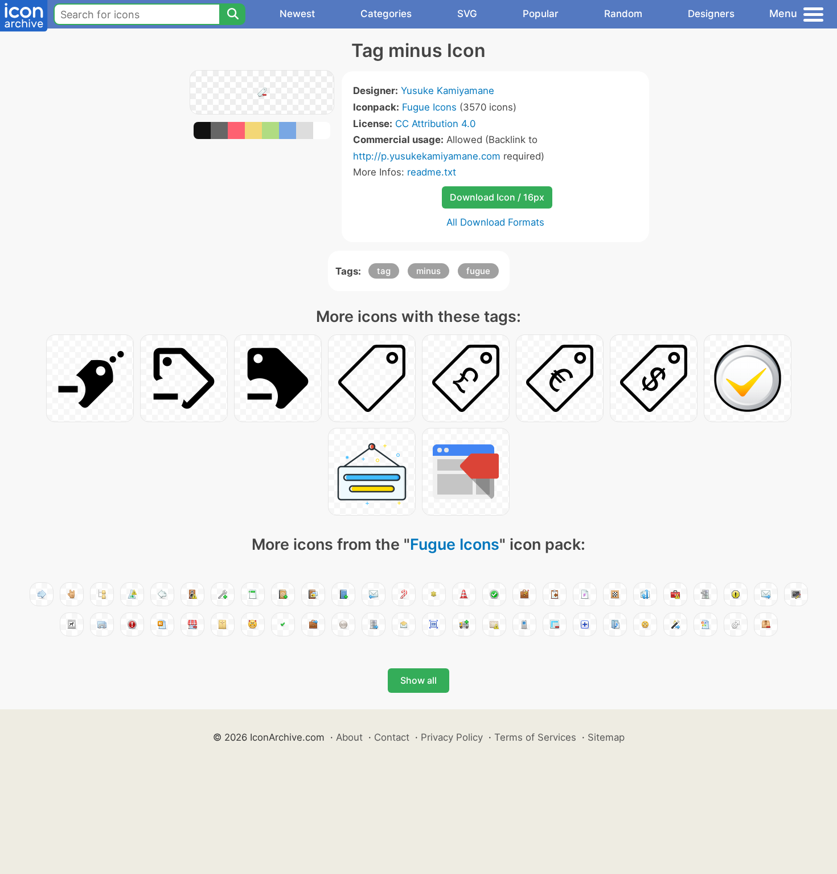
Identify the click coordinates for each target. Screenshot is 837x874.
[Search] (232, 14)
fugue (478, 271)
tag (384, 271)
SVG (467, 13)
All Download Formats (495, 222)
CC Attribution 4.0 (435, 123)
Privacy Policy (452, 737)
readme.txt (431, 172)
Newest (297, 13)
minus (428, 271)
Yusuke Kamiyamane (447, 90)
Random (623, 13)
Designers (711, 13)
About (349, 737)
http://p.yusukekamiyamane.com (426, 156)
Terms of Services (535, 737)
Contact (391, 737)
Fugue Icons (429, 107)
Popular (541, 13)
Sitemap (606, 737)
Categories (386, 13)
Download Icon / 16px (497, 197)
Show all (418, 680)
